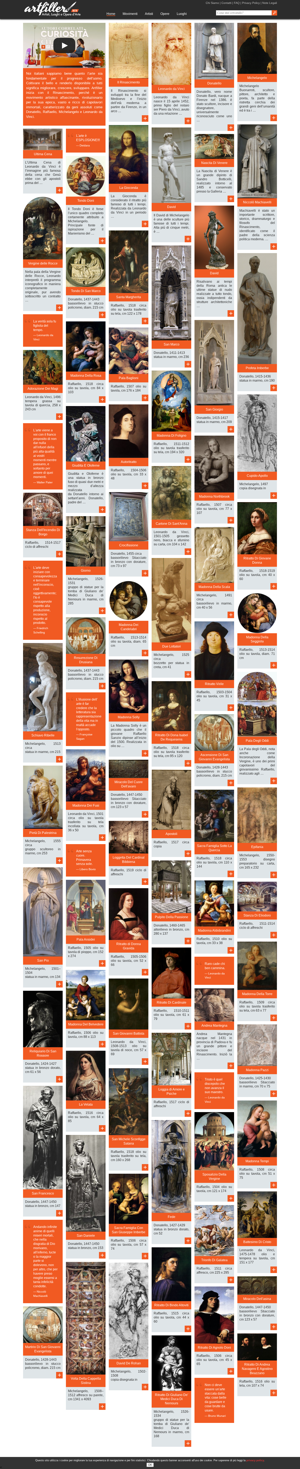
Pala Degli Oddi (257, 740)
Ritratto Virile (214, 684)
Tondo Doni (85, 200)
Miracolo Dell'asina (257, 1299)
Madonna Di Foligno (171, 435)
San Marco (171, 344)
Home (111, 13)
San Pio (43, 960)
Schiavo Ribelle (42, 735)
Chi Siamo (212, 2)
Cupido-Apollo (257, 475)
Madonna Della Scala (214, 587)
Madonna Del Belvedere (85, 1024)
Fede (171, 1217)
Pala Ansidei (86, 939)
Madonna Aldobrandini (214, 930)
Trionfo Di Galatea (214, 1260)
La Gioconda (128, 187)
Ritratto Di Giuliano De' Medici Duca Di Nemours (171, 1399)
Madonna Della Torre (257, 994)
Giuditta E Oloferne (86, 465)
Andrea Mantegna (214, 1025)
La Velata (86, 1104)
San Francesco (43, 1193)
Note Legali (269, 2)
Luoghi (182, 13)
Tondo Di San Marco (86, 291)
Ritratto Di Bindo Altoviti (171, 1305)
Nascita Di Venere (214, 163)
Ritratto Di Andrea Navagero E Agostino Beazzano (257, 1369)
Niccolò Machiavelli (257, 202)
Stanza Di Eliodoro (257, 915)
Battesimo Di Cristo (257, 1242)
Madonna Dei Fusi (85, 805)
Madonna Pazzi (257, 1070)
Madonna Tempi (257, 1161)
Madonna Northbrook (214, 496)
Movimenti (130, 13)
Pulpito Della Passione (171, 917)
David (171, 207)
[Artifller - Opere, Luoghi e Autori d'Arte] (52, 15)
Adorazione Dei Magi (43, 388)
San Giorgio (214, 409)
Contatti (226, 2)
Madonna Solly (129, 717)
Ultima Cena (43, 154)
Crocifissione (128, 545)
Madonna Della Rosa (85, 375)
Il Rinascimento (128, 82)
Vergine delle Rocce (43, 263)
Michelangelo (257, 78)
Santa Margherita (128, 297)
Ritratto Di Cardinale (171, 1002)
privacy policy (255, 1460)
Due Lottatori (171, 646)
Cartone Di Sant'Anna (171, 523)
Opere (164, 13)
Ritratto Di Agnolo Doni (214, 1347)
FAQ (237, 2)
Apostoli (171, 834)
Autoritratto (129, 462)
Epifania (257, 847)
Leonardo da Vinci (171, 89)
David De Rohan (129, 1363)
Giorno (86, 570)
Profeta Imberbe (257, 368)
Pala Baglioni (128, 378)
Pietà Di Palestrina (43, 833)
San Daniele (86, 1235)
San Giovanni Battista (128, 1033)
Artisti (149, 13)
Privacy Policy (251, 2)
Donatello (214, 83)
